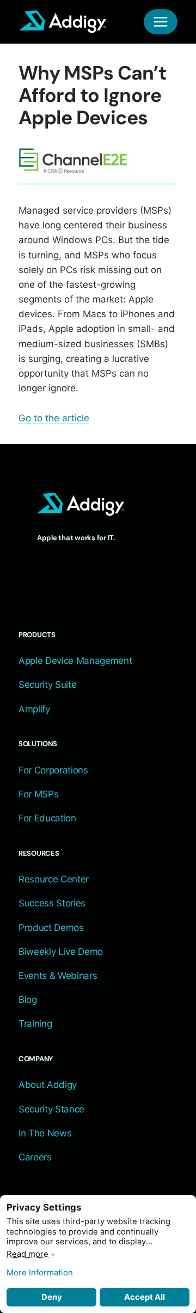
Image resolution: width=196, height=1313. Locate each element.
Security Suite (47, 684)
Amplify (34, 709)
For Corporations (53, 770)
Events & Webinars (58, 975)
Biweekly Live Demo (61, 951)
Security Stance (51, 1109)
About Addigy (48, 1084)
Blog (28, 999)
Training (35, 1023)
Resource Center (54, 879)
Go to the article (54, 418)
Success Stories (52, 903)
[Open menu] (160, 21)
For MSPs (38, 794)
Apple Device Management (75, 660)
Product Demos (51, 927)
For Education (47, 818)
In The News (45, 1133)
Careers (35, 1157)
